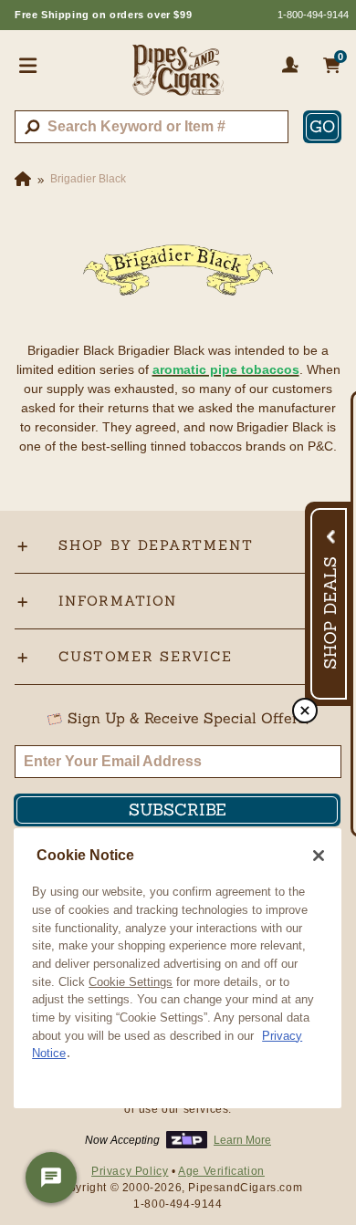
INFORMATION (117, 600)
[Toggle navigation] (28, 64)
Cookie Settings (131, 982)
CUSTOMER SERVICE (145, 656)
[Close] (318, 856)
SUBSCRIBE (177, 809)
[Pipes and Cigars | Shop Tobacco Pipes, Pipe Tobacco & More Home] (178, 77)
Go (322, 126)
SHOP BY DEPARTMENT (155, 545)
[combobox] (151, 126)
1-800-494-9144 (313, 14)
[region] (177, 968)
